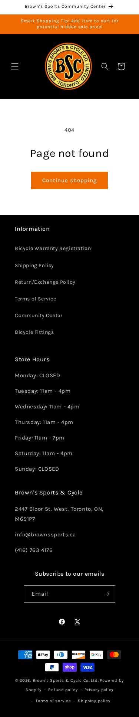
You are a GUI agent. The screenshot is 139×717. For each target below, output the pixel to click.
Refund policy (62, 689)
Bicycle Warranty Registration (53, 248)
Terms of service (53, 700)
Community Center (39, 315)
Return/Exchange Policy (45, 282)
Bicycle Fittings (34, 332)
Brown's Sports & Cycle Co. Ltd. (66, 680)
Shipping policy (94, 700)
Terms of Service (35, 299)
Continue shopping (69, 180)
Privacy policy (99, 689)
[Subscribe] (107, 594)
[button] (15, 66)
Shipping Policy (34, 265)
